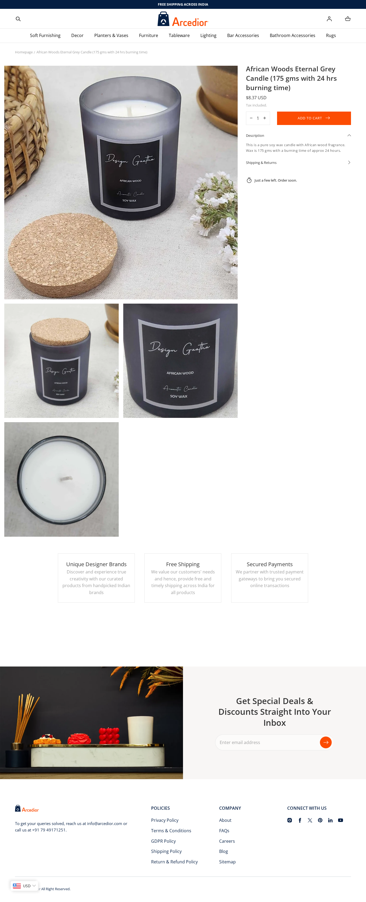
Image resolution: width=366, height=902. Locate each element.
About (225, 820)
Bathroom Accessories (292, 35)
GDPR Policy (163, 841)
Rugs (331, 35)
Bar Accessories (243, 35)
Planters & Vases (111, 35)
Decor (77, 35)
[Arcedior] (183, 19)
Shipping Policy (166, 851)
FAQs (224, 831)
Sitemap (227, 862)
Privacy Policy (164, 820)
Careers (227, 841)
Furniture (148, 35)
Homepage (24, 52)
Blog (223, 851)
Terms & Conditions (171, 831)
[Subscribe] (326, 742)
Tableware (179, 35)
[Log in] (329, 19)
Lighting (208, 35)
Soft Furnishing (45, 35)
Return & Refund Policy (174, 862)
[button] (18, 18)
